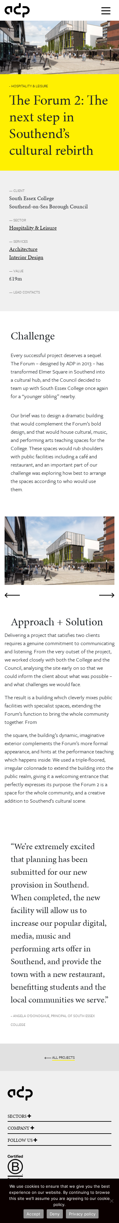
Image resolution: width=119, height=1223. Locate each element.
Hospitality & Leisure (33, 227)
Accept (34, 1213)
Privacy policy (82, 1213)
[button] (13, 558)
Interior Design (26, 257)
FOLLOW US (21, 1140)
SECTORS (17, 1116)
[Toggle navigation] (105, 10)
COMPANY (19, 1128)
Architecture (23, 249)
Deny (55, 1213)
